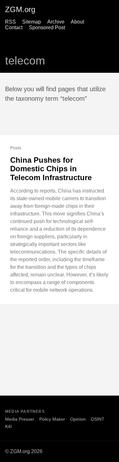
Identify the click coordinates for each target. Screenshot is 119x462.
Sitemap (31, 21)
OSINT (97, 419)
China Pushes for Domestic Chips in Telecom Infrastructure (51, 169)
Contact (14, 27)
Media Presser (19, 419)
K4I (8, 426)
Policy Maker (52, 419)
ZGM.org (20, 9)
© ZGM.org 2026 (24, 451)
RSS (10, 21)
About (77, 21)
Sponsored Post (47, 27)
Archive (55, 21)
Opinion (78, 419)
